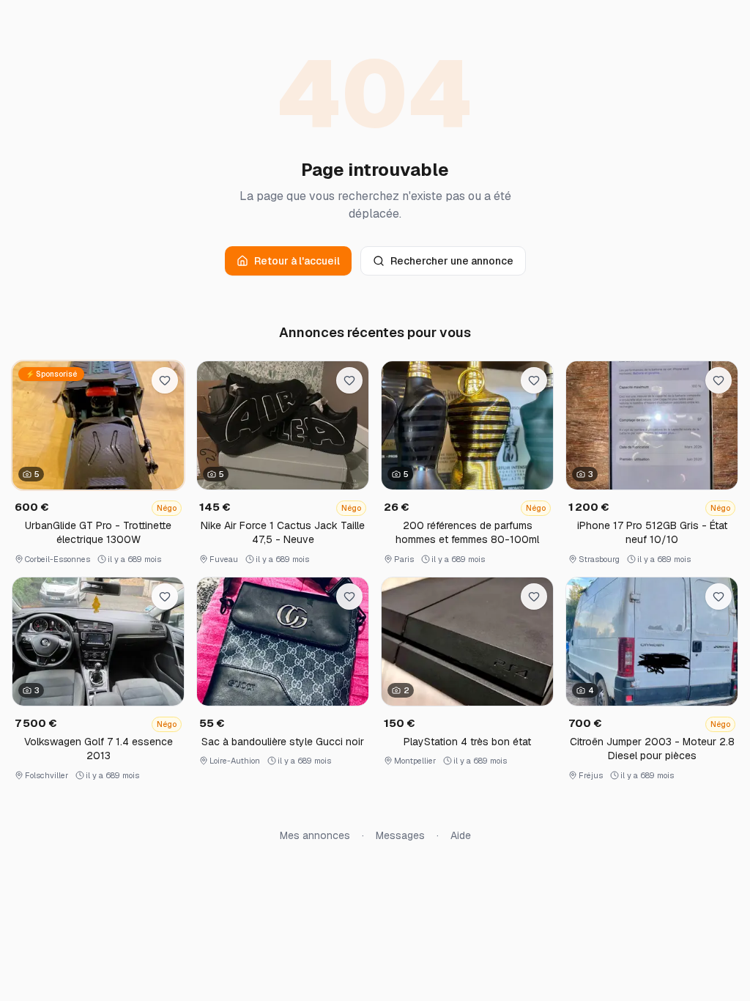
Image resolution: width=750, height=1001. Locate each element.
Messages (400, 835)
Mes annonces (315, 835)
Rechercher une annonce (451, 260)
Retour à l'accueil (297, 260)
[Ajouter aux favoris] (165, 380)
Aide (460, 835)
